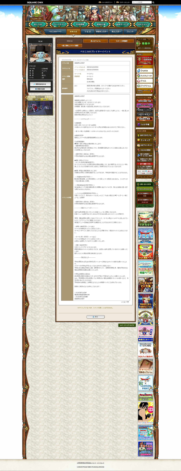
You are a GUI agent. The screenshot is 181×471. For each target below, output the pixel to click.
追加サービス (122, 24)
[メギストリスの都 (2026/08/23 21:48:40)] (40, 108)
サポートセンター (125, 2)
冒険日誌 (73, 32)
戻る (95, 316)
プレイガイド (59, 24)
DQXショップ (143, 24)
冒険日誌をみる (40, 84)
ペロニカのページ (55, 32)
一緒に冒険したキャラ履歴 (69, 46)
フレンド (130, 32)
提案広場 (101, 24)
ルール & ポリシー (107, 2)
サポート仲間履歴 (121, 41)
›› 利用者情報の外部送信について (86, 463)
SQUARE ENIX (35, 2)
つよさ (88, 32)
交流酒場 (80, 24)
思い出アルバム (96, 41)
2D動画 (36, 99)
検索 (153, 2)
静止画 (44, 99)
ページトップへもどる (127, 325)
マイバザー (116, 32)
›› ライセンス (100, 463)
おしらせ (38, 24)
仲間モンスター (102, 32)
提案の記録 (40, 89)
